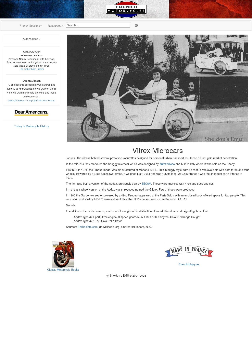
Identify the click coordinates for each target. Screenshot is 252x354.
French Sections (30, 26)
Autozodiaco (30, 39)
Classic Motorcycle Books (63, 269)
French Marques (189, 264)
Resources (54, 26)
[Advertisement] (126, 304)
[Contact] (135, 25)
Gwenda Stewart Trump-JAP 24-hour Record (31, 100)
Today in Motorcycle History (31, 126)
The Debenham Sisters (31, 69)
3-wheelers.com (88, 227)
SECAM (146, 183)
